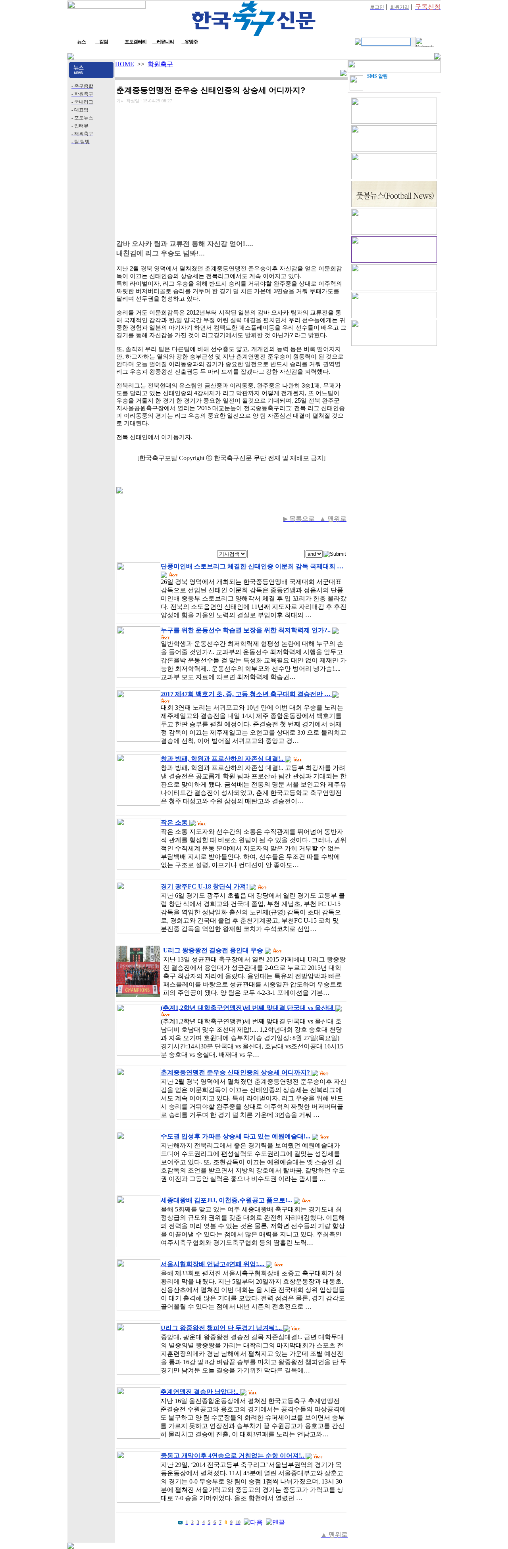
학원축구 (160, 64)
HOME (124, 64)
